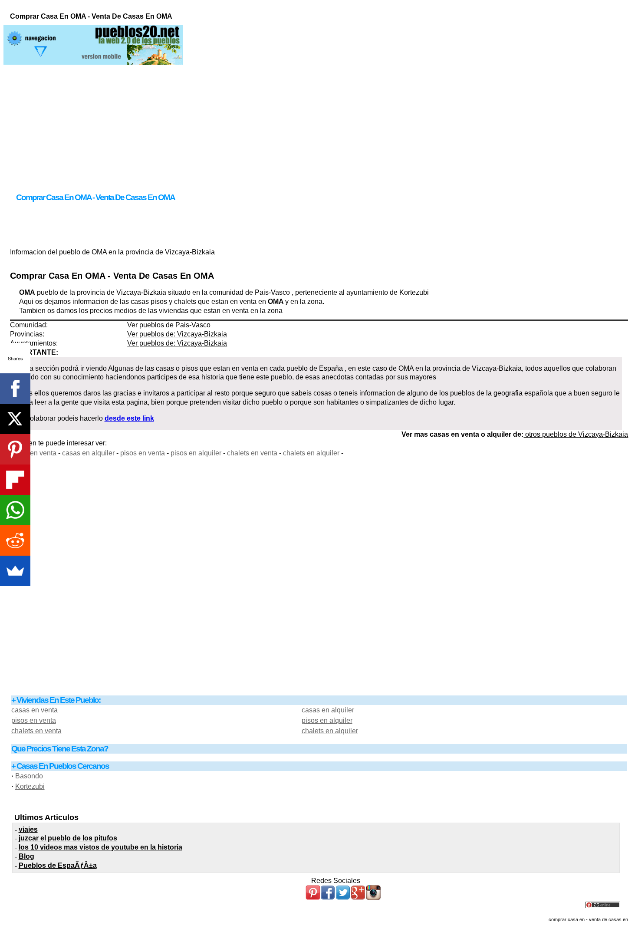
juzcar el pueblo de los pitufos (68, 838)
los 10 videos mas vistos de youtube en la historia (100, 847)
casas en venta (33, 453)
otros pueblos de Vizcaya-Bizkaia (575, 434)
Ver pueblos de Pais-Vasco (168, 325)
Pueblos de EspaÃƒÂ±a (58, 865)
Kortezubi (30, 786)
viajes (28, 829)
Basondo (29, 776)
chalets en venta (251, 453)
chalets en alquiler (311, 453)
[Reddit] (15, 540)
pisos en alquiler (196, 453)
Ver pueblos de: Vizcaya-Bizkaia (177, 334)
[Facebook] (15, 388)
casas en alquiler (88, 453)
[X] (15, 419)
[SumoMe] (15, 571)
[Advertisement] (319, 125)
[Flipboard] (15, 479)
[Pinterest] (15, 449)
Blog (26, 856)
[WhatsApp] (15, 510)
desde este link (129, 418)
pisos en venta (142, 453)
